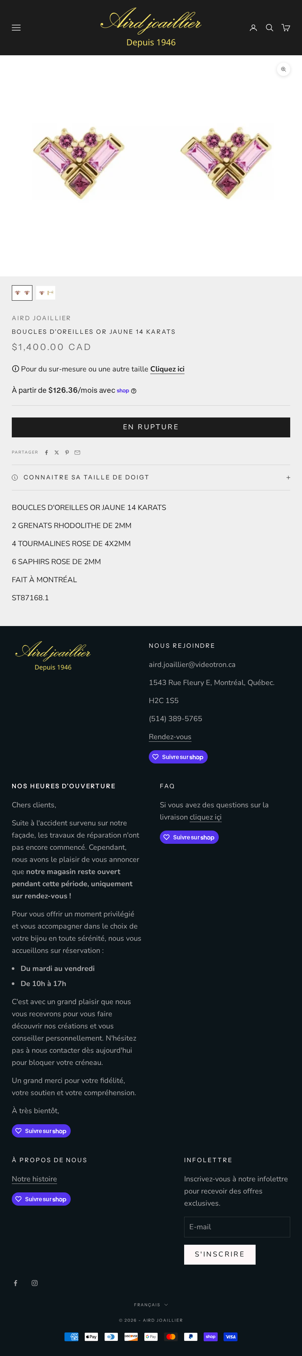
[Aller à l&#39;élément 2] (45, 292)
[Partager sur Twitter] (57, 452)
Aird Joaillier (41, 318)
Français (147, 1304)
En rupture (151, 427)
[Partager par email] (77, 452)
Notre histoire (34, 1179)
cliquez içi (206, 817)
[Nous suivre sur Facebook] (15, 1283)
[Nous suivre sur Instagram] (34, 1283)
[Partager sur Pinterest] (67, 452)
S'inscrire (220, 1254)
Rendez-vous (170, 737)
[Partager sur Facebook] (46, 452)
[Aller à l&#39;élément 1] (22, 293)
